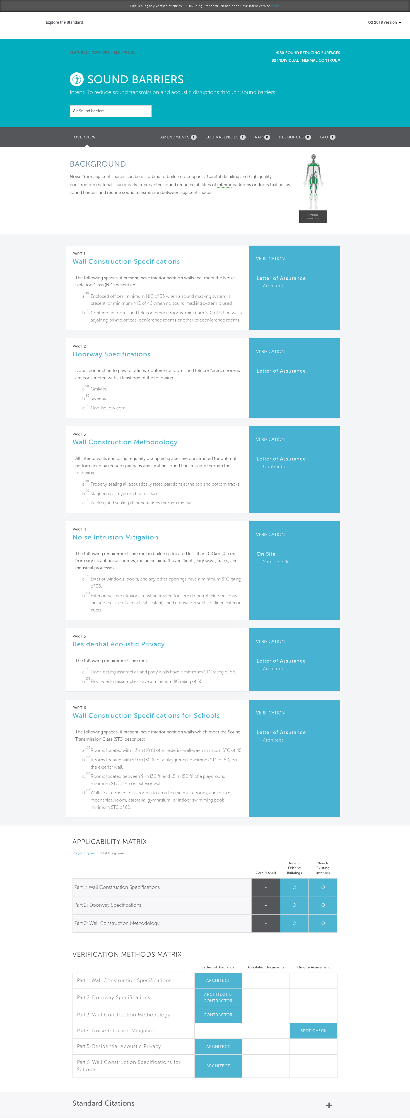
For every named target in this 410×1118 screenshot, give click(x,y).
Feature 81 (124, 52)
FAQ (327, 137)
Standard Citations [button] (103, 1103)
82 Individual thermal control (304, 60)
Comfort (101, 52)
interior (224, 184)
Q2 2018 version (383, 22)
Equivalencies (225, 137)
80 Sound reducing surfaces (309, 53)
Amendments (177, 137)
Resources (294, 137)
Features (79, 52)
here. (276, 6)
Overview (86, 139)
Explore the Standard (64, 22)
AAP (261, 137)
